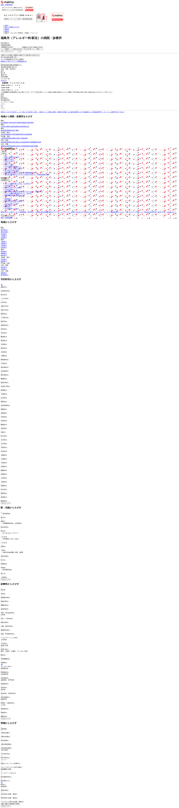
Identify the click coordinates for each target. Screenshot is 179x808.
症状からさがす (9, 161)
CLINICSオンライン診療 (12, 187)
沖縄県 (36, 146)
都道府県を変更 (5, 45)
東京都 (3, 122)
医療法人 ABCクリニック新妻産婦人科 (14, 61)
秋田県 (21, 134)
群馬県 (31, 122)
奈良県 (21, 126)
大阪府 (3, 126)
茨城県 (22, 122)
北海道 (3, 134)
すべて (3, 59)
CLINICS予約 (8, 185)
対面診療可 (9, 59)
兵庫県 (7, 126)
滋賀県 (16, 126)
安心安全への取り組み (11, 170)
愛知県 (3, 130)
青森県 (7, 134)
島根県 (7, 142)
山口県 (21, 142)
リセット (3, 503)
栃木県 (27, 122)
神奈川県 (8, 122)
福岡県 (3, 146)
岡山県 (12, 142)
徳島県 (25, 142)
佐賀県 (7, 146)
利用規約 (7, 199)
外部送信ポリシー (10, 204)
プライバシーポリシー (11, 203)
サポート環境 (8, 165)
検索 (20, 51)
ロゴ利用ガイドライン (11, 208)
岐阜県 (12, 130)
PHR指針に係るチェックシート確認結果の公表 (20, 172)
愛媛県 (34, 142)
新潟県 (12, 138)
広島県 (16, 142)
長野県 (7, 138)
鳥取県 (3, 142)
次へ (2, 108)
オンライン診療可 (18, 59)
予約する (4, 81)
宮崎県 (25, 146)
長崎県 (12, 146)
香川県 (30, 142)
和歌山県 (26, 126)
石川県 (21, 138)
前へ (2, 104)
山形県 (25, 134)
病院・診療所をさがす (11, 157)
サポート (7, 163)
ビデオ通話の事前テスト (12, 166)
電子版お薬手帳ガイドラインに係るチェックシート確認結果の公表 (26, 174)
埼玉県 (13, 122)
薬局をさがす (8, 159)
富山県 (16, 138)
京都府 (12, 126)
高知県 (39, 142)
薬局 (11, 5)
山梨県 (3, 138)
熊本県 (16, 146)
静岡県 (7, 130)
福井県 (25, 138)
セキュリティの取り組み (12, 168)
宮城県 (16, 134)
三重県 (16, 130)
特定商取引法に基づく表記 (13, 201)
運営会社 (7, 206)
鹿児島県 (31, 146)
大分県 (21, 146)
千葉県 (18, 122)
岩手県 (12, 134)
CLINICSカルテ (9, 189)
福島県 (30, 134)
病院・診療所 (5, 5)
